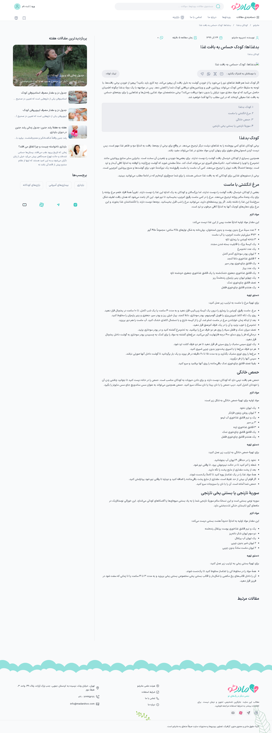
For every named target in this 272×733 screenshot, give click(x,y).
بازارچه (176, 17)
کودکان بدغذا (242, 25)
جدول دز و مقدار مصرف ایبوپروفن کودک (45, 110)
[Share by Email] (221, 74)
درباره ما (212, 17)
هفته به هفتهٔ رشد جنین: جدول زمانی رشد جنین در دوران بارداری (41, 130)
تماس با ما (196, 17)
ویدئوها (226, 17)
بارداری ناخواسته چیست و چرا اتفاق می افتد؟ (43, 147)
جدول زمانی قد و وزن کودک (68, 75)
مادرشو (256, 25)
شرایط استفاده (148, 692)
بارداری (80, 185)
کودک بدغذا (245, 107)
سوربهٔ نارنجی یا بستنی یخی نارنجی (231, 126)
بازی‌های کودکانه (31, 185)
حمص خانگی (243, 120)
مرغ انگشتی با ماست (239, 113)
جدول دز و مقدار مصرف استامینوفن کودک (44, 93)
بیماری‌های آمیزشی (59, 185)
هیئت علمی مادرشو (146, 686)
